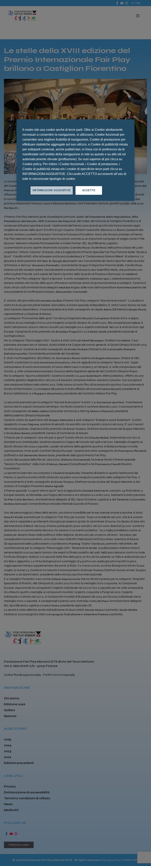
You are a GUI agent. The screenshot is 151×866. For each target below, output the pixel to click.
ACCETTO (88, 190)
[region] (75, 160)
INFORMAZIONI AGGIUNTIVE (51, 190)
